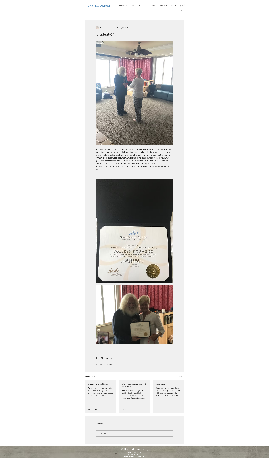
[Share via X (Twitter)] (102, 358)
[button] (181, 10)
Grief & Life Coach (134, 452)
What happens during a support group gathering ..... (134, 385)
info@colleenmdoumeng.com (134, 456)
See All (181, 376)
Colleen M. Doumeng (99, 5)
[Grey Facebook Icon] (180, 5)
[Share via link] (112, 358)
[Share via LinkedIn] (107, 358)
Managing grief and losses (98, 384)
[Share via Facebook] (97, 358)
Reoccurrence (161, 384)
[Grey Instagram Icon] (183, 5)
